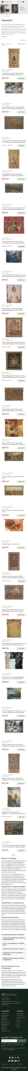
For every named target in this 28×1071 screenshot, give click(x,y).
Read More (4, 36)
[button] (17, 6)
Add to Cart (21, 78)
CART (23, 1)
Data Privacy (20, 1064)
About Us (19, 1021)
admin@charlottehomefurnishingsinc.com (10, 1001)
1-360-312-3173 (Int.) (5, 999)
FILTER (21, 40)
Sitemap (18, 1026)
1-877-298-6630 (5, 998)
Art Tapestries (4, 1013)
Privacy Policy (11, 1049)
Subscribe (21, 1040)
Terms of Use (20, 1015)
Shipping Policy (20, 1013)
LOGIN (20, 1)
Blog (18, 1024)
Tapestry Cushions (5, 1031)
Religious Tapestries (5, 1022)
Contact (18, 1022)
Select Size (21, 145)
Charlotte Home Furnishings (14, 970)
